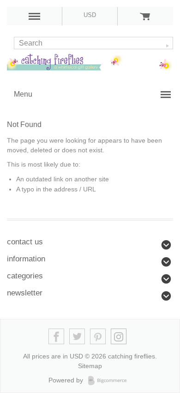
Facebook (56, 337)
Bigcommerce (110, 381)
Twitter (77, 337)
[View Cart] (145, 16)
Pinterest (98, 337)
